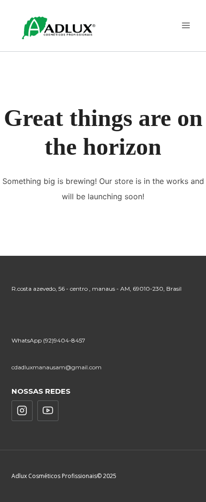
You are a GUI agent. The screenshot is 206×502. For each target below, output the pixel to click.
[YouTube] (47, 411)
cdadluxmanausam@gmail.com (56, 367)
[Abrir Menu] (186, 25)
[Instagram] (22, 411)
